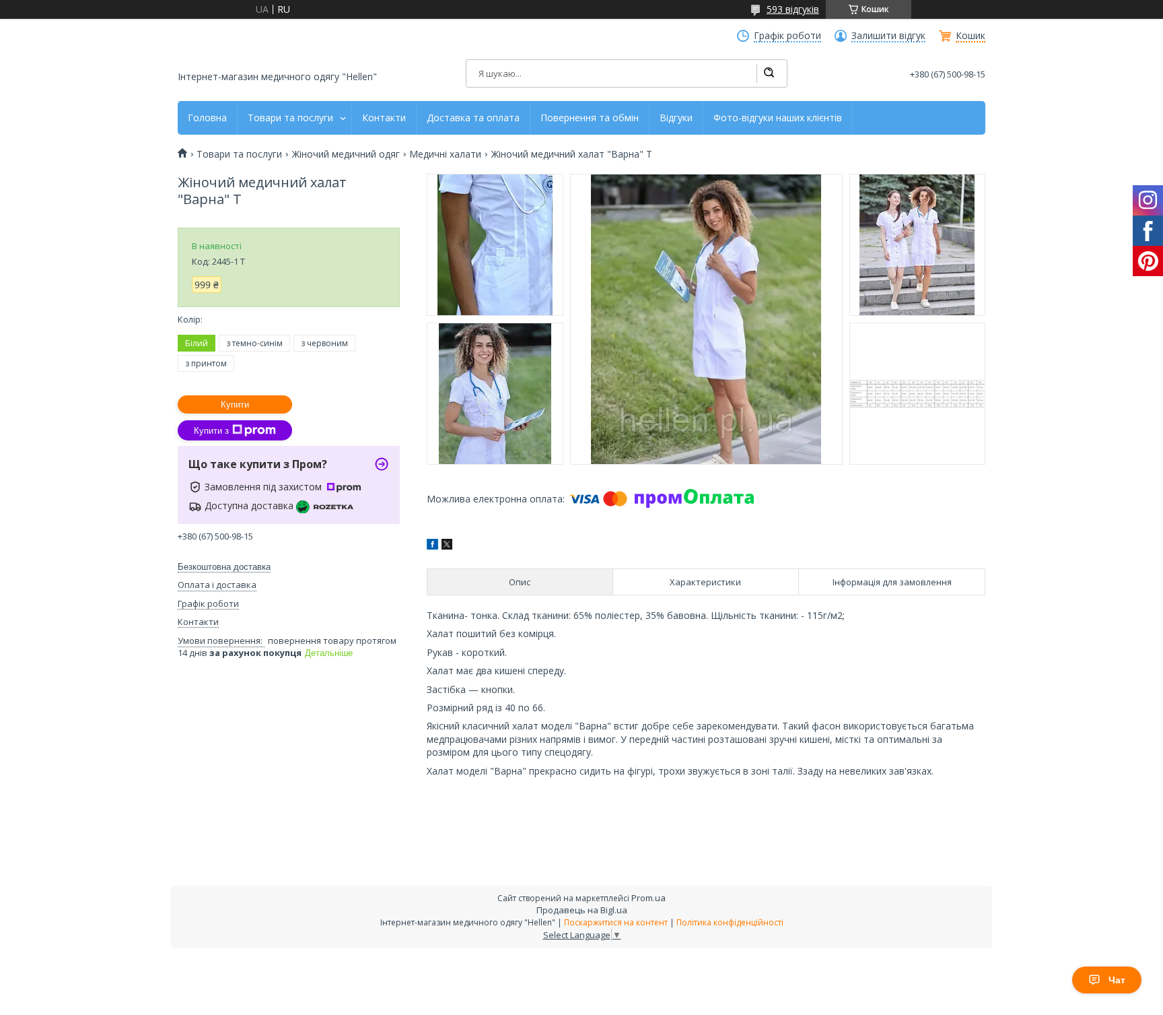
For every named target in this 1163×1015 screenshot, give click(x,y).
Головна (207, 118)
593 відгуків (793, 9)
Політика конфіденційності (729, 922)
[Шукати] (768, 73)
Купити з (211, 431)
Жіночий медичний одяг (346, 154)
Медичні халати (445, 154)
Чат (1116, 980)
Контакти (384, 118)
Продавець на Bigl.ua (581, 910)
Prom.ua (648, 898)
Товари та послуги (290, 118)
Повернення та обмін (589, 118)
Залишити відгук (888, 36)
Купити (235, 404)
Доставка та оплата (473, 118)
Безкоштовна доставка (224, 567)
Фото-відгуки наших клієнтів (777, 118)
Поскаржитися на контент (616, 922)
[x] (447, 545)
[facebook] (432, 545)
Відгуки (676, 118)
